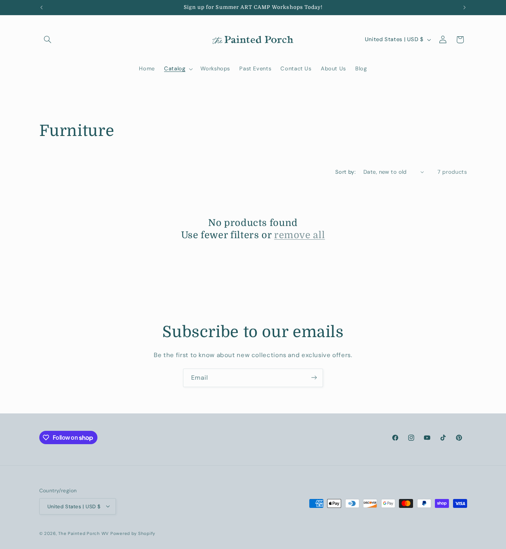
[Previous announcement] (41, 7)
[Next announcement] (464, 7)
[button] (47, 39)
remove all (299, 234)
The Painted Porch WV (83, 533)
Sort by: (345, 172)
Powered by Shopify (132, 533)
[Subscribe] (314, 378)
